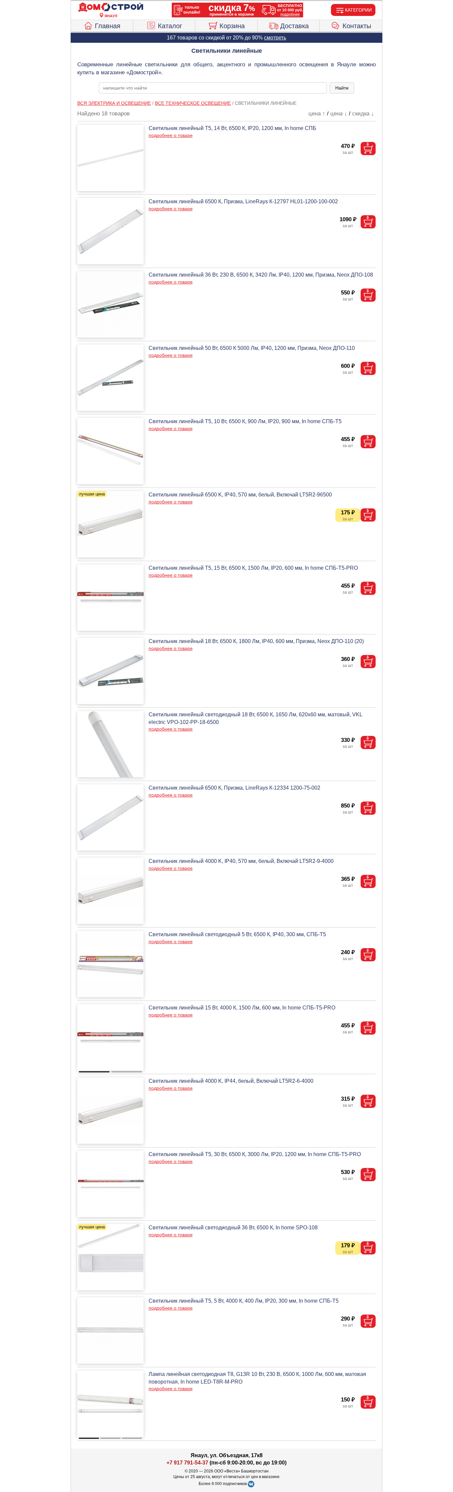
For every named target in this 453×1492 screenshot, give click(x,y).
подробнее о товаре (171, 135)
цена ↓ (338, 113)
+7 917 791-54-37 (187, 1462)
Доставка (294, 26)
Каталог (170, 26)
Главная (107, 26)
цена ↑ (316, 113)
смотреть (275, 37)
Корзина (232, 26)
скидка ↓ (363, 113)
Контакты (357, 26)
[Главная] (111, 7)
